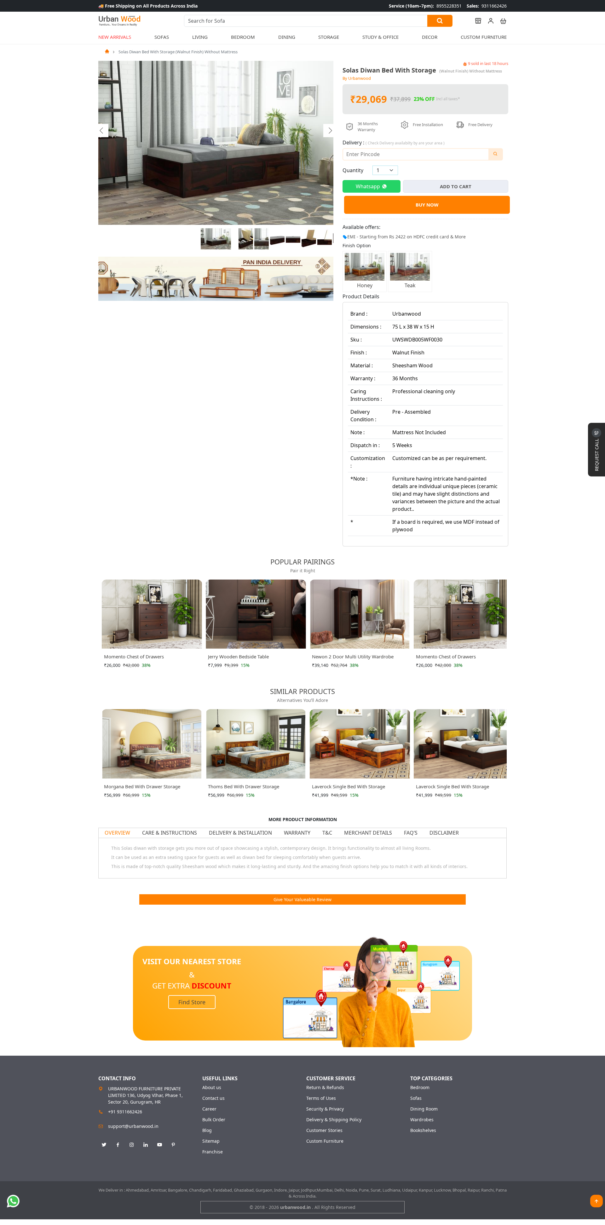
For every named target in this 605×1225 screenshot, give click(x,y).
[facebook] (118, 1145)
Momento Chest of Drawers (359, 656)
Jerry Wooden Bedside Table (151, 656)
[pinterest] (173, 1145)
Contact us (213, 1098)
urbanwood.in (296, 1207)
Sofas (416, 1098)
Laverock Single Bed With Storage (348, 786)
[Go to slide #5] (293, 239)
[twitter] (104, 1145)
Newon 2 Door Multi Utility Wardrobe (266, 656)
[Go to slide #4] (277, 239)
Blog (207, 1130)
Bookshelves (423, 1130)
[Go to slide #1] (216, 239)
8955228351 (425, 6)
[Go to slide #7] (324, 239)
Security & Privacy (325, 1109)
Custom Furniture (484, 37)
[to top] (596, 1201)
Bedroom (419, 1087)
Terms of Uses (321, 1098)
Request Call (596, 454)
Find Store (191, 1002)
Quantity (353, 170)
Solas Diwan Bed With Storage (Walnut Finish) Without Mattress (178, 52)
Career (209, 1109)
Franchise (212, 1152)
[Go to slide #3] (261, 239)
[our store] (475, 20)
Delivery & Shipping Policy (333, 1119)
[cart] (500, 20)
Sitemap (211, 1141)
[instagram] (131, 1145)
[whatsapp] (13, 1201)
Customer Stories (324, 1130)
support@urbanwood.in (133, 1126)
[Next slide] (330, 130)
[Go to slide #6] (309, 239)
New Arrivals (114, 37)
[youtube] (159, 1145)
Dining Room (424, 1109)
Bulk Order (213, 1119)
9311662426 (487, 6)
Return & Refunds (325, 1087)
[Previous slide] (101, 130)
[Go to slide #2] (246, 239)
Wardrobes (422, 1119)
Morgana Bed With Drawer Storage (142, 786)
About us (211, 1087)
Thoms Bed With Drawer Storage (243, 786)
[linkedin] (145, 1145)
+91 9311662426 (125, 1112)
